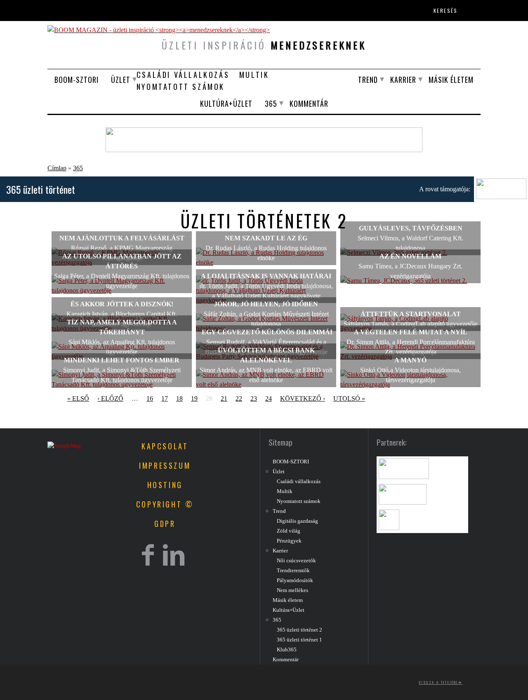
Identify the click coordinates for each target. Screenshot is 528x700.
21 (224, 398)
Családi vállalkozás (183, 74)
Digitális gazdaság (297, 521)
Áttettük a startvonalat (411, 313)
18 (179, 398)
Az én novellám (410, 256)
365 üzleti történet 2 (299, 630)
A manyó (410, 360)
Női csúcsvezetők (296, 561)
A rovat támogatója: (444, 189)
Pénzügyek (289, 541)
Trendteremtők (293, 570)
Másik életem (451, 79)
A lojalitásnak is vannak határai (266, 276)
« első (78, 398)
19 (194, 398)
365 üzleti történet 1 (299, 640)
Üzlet (120, 79)
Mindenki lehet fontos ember (121, 360)
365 (271, 103)
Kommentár (309, 103)
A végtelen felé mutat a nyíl (410, 332)
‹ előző (110, 398)
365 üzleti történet (40, 189)
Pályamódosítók (295, 580)
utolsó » (349, 398)
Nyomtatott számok (181, 86)
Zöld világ (288, 531)
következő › (302, 398)
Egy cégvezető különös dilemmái (266, 332)
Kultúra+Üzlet (226, 103)
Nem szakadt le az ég (266, 238)
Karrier (403, 79)
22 (239, 398)
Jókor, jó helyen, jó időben (266, 304)
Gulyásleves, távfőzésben (410, 228)
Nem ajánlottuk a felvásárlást (121, 238)
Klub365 (287, 650)
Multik (254, 74)
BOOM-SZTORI (76, 79)
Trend (368, 79)
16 (149, 398)
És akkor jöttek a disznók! (122, 304)
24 (268, 398)
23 (253, 398)
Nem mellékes (292, 590)
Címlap (56, 167)
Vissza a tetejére (438, 682)
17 (164, 398)
